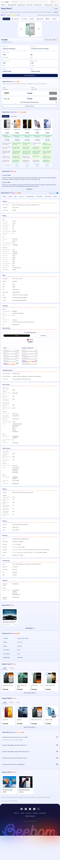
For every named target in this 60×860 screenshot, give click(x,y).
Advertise (35, 813)
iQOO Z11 (19, 719)
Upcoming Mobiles (12, 4)
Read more (56, 12)
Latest (4, 667)
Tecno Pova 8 (34, 686)
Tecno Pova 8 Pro (8, 685)
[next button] (56, 681)
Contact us (28, 813)
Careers (22, 813)
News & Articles (37, 4)
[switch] (57, 193)
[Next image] (38, 28)
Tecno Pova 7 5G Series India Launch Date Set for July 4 (9, 622)
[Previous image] (21, 28)
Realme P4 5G (17, 129)
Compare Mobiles (21, 4)
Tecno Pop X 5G (50, 685)
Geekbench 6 (43, 335)
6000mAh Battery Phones (24, 791)
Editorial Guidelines (30, 816)
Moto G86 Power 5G (37, 130)
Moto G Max (49, 719)
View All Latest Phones (29, 727)
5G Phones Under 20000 (7, 791)
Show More (29, 189)
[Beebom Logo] (5, 2)
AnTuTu (16, 335)
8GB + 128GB (34, 89)
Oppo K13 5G (47, 129)
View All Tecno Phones (29, 692)
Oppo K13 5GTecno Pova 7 (47, 165)
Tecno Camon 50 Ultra (21, 686)
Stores (55, 4)
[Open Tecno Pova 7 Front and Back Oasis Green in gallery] (30, 28)
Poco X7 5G (27, 129)
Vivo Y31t (5, 719)
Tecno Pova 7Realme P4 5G (17, 165)
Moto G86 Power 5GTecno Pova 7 (37, 165)
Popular (18, 702)
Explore (3, 4)
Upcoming (11, 667)
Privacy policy (42, 813)
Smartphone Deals (48, 4)
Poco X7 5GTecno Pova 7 (27, 165)
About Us (16, 813)
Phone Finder (29, 4)
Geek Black (5, 89)
